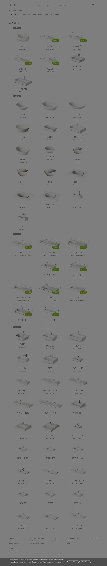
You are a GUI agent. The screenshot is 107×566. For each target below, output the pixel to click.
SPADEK (73, 561)
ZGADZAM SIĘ (85, 561)
